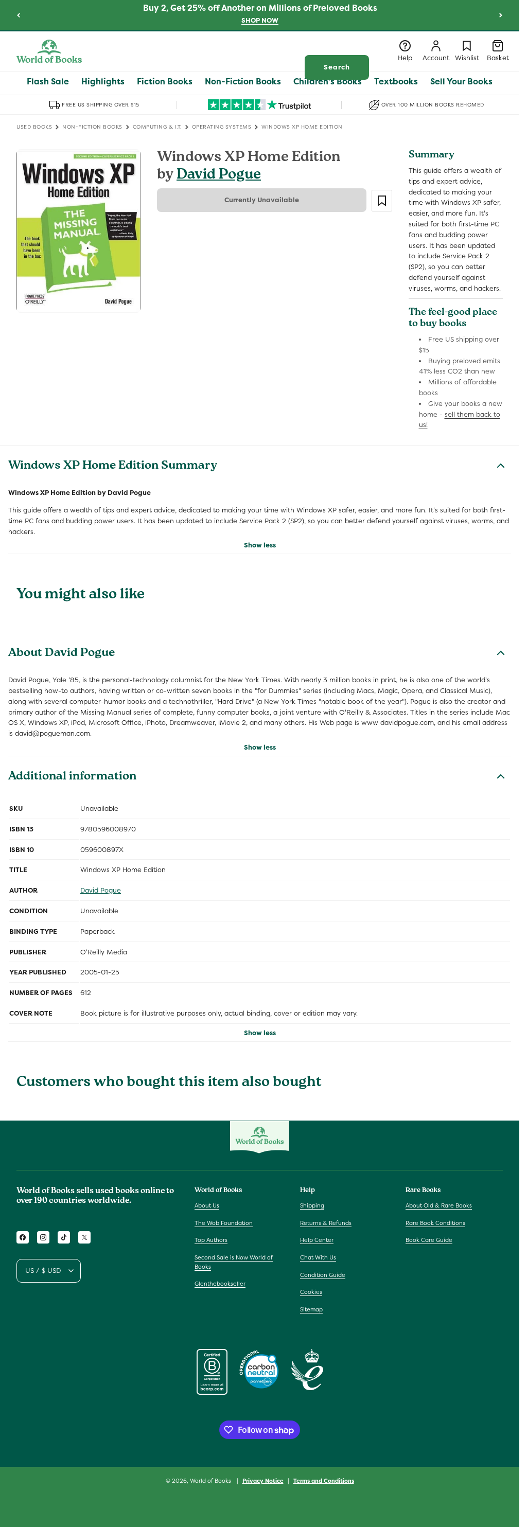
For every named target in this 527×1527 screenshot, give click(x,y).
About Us (207, 1205)
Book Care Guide (429, 1240)
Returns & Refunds (326, 1223)
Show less (260, 545)
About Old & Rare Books (439, 1205)
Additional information (72, 777)
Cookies (311, 1292)
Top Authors (211, 1240)
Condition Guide (322, 1275)
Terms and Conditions (323, 1481)
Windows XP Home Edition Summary (112, 466)
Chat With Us (318, 1257)
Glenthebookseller (220, 1284)
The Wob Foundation (224, 1223)
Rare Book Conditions (435, 1223)
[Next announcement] (500, 15)
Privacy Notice (263, 1481)
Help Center (316, 1240)
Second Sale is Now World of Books (234, 1262)
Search (337, 67)
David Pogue (219, 175)
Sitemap (311, 1309)
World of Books (211, 1481)
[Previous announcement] (18, 15)
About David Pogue (61, 654)
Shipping (312, 1205)
